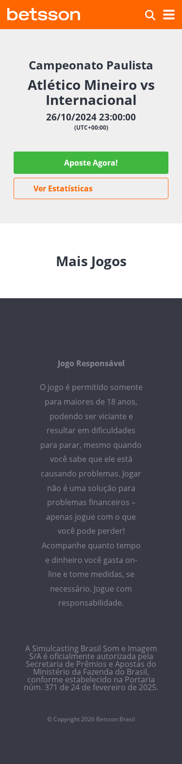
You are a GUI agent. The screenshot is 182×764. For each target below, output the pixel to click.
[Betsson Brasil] (43, 12)
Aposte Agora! (91, 162)
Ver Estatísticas (63, 188)
